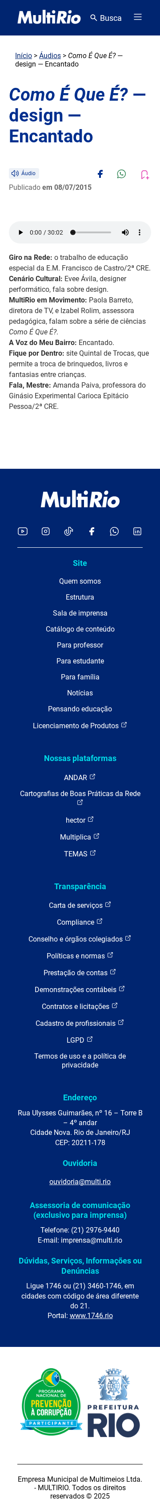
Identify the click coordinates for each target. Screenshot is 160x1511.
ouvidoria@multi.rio (80, 1181)
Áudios (50, 55)
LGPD (76, 1040)
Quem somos (80, 581)
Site (80, 563)
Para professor (80, 645)
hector (76, 820)
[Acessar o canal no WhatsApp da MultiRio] (114, 532)
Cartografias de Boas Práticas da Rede (80, 793)
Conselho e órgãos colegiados (76, 939)
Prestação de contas (76, 973)
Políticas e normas (77, 956)
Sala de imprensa (80, 613)
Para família (80, 677)
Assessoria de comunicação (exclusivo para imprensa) (80, 1210)
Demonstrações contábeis (76, 989)
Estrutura (80, 597)
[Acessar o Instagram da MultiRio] (45, 532)
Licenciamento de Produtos (76, 726)
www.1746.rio (91, 1315)
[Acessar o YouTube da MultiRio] (22, 532)
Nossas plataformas (80, 758)
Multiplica (76, 837)
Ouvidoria (80, 1163)
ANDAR (76, 777)
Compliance (76, 922)
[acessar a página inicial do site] (49, 18)
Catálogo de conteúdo (80, 629)
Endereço (80, 1097)
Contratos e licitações (76, 1006)
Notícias (80, 693)
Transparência (80, 886)
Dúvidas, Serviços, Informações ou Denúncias (80, 1265)
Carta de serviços (76, 905)
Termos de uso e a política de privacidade (80, 1060)
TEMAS (76, 854)
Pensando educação (80, 709)
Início (23, 55)
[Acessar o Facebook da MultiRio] (91, 532)
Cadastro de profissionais (76, 1023)
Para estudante (80, 661)
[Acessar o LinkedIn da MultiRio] (137, 532)
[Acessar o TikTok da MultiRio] (68, 532)
